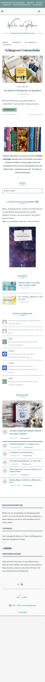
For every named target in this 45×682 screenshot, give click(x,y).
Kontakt (39, 2)
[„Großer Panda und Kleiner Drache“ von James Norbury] (22, 414)
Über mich (30, 2)
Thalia (37, 215)
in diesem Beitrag (32, 221)
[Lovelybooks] (18, 584)
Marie (11, 339)
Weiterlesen (9, 110)
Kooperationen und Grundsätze (12, 2)
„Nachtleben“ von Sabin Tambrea (21, 452)
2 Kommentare (28, 447)
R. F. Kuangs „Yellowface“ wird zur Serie (30, 298)
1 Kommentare (24, 475)
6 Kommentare (27, 485)
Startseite (5, 42)
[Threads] (22, 584)
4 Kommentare (27, 455)
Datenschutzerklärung (22, 4)
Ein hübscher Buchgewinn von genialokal (22, 90)
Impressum (7, 4)
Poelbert (12, 351)
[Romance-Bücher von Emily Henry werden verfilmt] (9, 286)
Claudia (11, 363)
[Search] (43, 11)
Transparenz (37, 4)
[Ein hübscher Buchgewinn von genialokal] (22, 69)
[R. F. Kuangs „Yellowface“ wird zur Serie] (9, 300)
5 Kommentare (24, 438)
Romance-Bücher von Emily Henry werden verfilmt (29, 284)
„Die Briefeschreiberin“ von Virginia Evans (24, 444)
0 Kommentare (26, 464)
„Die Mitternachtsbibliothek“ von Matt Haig (24, 461)
